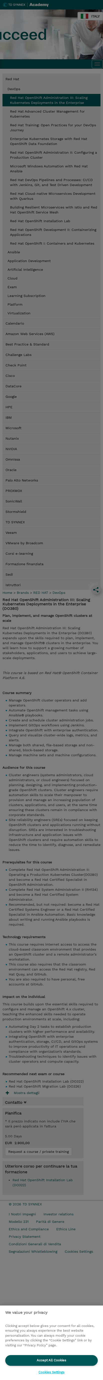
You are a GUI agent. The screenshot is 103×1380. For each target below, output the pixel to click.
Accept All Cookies (51, 1360)
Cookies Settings (51, 1372)
